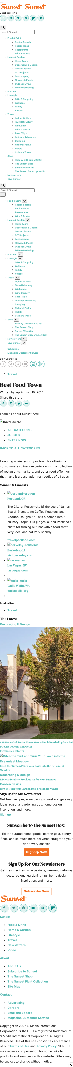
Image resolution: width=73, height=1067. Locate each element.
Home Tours (21, 61)
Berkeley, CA (16, 550)
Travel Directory (24, 121)
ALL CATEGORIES (20, 430)
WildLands (21, 125)
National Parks (23, 144)
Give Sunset (14, 179)
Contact (6, 994)
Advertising (16, 1003)
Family (18, 106)
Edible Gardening (24, 87)
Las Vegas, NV (17, 565)
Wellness (20, 102)
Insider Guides (23, 118)
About (4, 958)
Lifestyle (12, 95)
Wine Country (22, 129)
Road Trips (21, 133)
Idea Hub (12, 91)
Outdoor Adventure (25, 137)
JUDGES (13, 435)
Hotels (18, 148)
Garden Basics (23, 68)
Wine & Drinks (22, 53)
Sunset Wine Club (24, 167)
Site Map (13, 986)
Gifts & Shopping (24, 99)
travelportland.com (21, 540)
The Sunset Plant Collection (27, 981)
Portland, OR (16, 498)
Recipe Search (23, 42)
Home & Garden (16, 57)
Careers (13, 1008)
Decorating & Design (26, 64)
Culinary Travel (23, 152)
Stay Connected (8, 358)
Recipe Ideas (22, 45)
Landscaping (22, 76)
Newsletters (14, 175)
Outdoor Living (23, 83)
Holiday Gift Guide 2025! (28, 160)
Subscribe (13, 348)
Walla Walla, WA (18, 586)
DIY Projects (22, 72)
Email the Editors (19, 1013)
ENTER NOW (16, 440)
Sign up (5, 814)
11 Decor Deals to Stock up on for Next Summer (28, 779)
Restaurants (21, 49)
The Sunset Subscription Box (31, 171)
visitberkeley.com (20, 555)
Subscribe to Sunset (22, 971)
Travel (10, 114)
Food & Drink (14, 38)
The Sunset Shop (24, 163)
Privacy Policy (46, 1046)
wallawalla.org (17, 591)
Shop (10, 156)
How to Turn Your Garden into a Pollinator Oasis (29, 788)
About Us (14, 966)
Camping (20, 141)
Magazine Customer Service (22, 352)
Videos (19, 110)
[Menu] (1, 2)
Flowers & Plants (24, 80)
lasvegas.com (17, 570)
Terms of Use (19, 1046)
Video (11, 950)
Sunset (5, 917)
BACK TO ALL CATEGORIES (20, 448)
